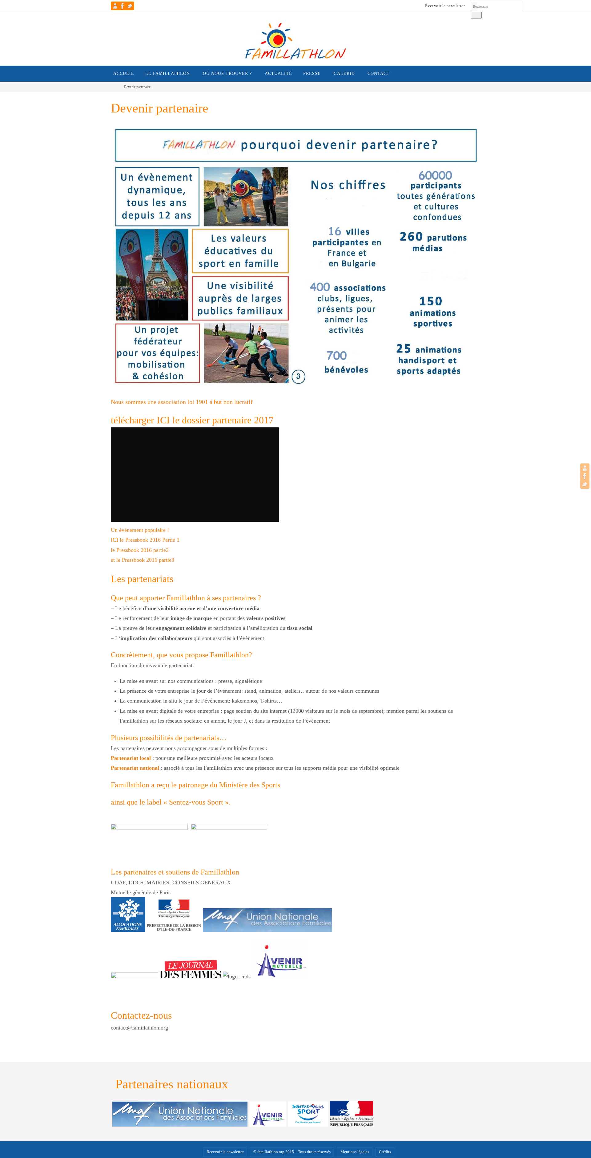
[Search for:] (496, 6)
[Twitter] (130, 6)
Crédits (385, 1151)
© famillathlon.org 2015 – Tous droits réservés (292, 1151)
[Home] (115, 87)
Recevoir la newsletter (445, 5)
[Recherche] (476, 15)
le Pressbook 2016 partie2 (140, 550)
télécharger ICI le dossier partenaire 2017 (192, 420)
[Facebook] (122, 6)
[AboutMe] (115, 6)
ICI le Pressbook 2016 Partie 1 (145, 540)
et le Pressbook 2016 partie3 (142, 560)
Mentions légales (354, 1151)
